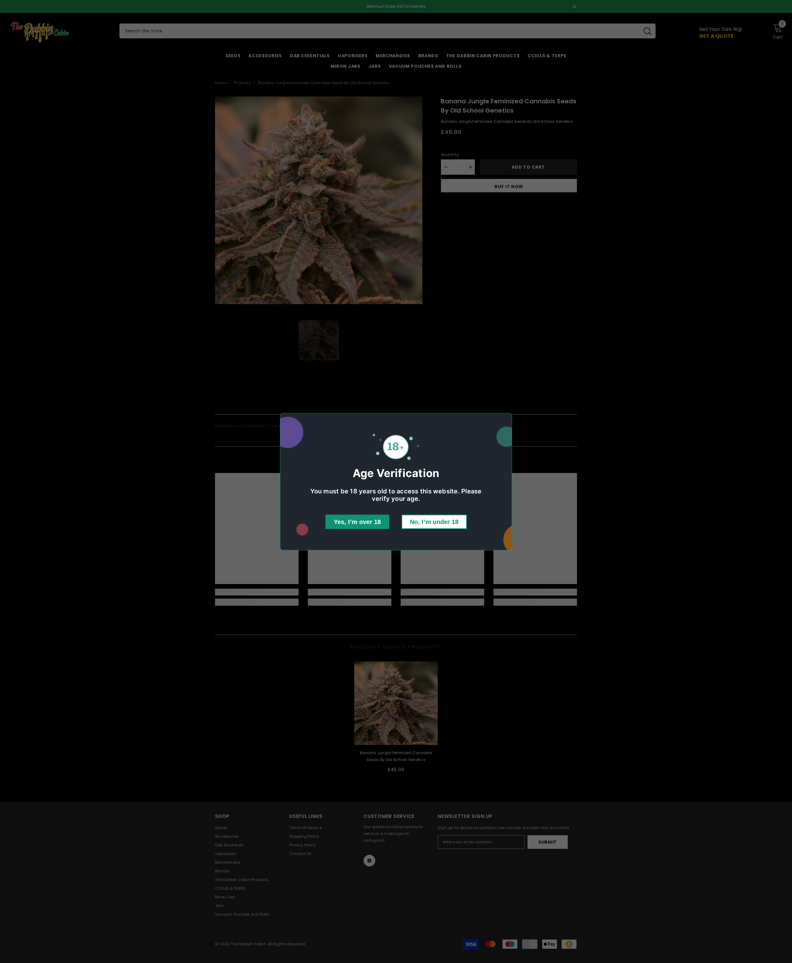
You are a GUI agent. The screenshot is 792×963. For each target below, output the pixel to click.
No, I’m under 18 (434, 521)
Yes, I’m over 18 (357, 521)
